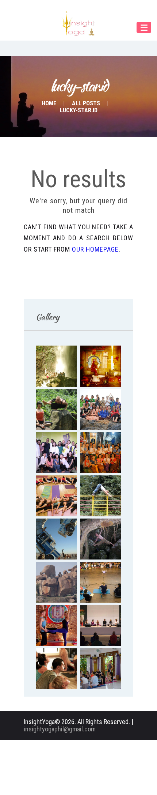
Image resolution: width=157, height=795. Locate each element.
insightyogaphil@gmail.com (60, 729)
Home (49, 103)
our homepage (95, 249)
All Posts (86, 103)
